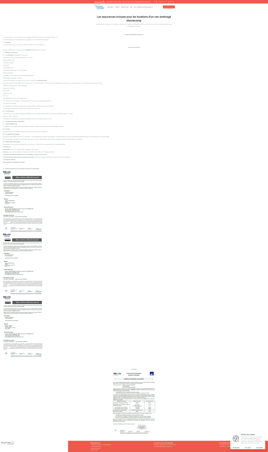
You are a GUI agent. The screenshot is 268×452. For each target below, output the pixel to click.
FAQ (131, 7)
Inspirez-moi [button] (124, 7)
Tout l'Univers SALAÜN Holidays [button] (143, 7)
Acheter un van (163, 1)
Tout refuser (248, 447)
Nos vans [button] (110, 7)
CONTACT (117, 7)
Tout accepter (259, 447)
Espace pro (171, 1)
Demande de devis (169, 7)
